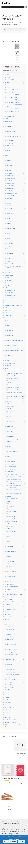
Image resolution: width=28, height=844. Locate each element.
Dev (5, 300)
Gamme (6, 338)
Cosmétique (11, 403)
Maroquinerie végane (9, 584)
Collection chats (10, 183)
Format (6, 318)
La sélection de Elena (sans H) (14, 476)
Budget (9, 556)
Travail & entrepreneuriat (14, 569)
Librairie (7, 368)
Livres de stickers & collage (14, 451)
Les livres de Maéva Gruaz (13, 387)
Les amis (7, 360)
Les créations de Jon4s (10, 363)
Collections (7, 287)
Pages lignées (8, 614)
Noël (8, 251)
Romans (10, 513)
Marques (7, 596)
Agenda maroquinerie (11, 84)
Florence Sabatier (10, 213)
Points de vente (19, 829)
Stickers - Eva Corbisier (13, 669)
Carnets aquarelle (10, 639)
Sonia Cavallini (10, 263)
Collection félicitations (12, 185)
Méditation (10, 413)
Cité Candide (9, 170)
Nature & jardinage (12, 531)
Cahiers (8, 150)
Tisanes (6, 712)
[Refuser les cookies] (26, 839)
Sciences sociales (12, 441)
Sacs (7, 282)
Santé (9, 416)
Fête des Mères (10, 211)
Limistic (8, 238)
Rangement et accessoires (12, 654)
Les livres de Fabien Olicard (14, 378)
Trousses (8, 285)
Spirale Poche (10, 335)
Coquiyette (9, 203)
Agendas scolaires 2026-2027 (13, 111)
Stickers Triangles (11, 687)
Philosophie (11, 506)
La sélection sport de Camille (13, 459)
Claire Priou (9, 173)
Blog (19, 831)
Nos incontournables (9, 601)
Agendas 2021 (10, 87)
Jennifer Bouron (10, 218)
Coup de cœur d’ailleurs (12, 134)
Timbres (8, 689)
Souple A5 (9, 328)
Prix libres (7, 699)
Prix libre (7, 697)
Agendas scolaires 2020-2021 (13, 94)
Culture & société (10, 426)
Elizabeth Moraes (10, 205)
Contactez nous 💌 (8, 829)
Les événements (10, 236)
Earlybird (7, 307)
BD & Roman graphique (13, 498)
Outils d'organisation (11, 652)
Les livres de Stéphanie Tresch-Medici (16, 396)
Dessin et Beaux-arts (11, 644)
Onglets (8, 677)
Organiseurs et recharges (10, 609)
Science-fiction (11, 516)
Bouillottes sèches (9, 124)
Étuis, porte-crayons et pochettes (12, 312)
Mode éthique (11, 436)
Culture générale (12, 429)
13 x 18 (8, 320)
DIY (9, 528)
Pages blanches (8, 611)
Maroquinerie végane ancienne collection (14, 594)
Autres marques (8, 121)
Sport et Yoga (11, 421)
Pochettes (9, 280)
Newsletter (8, 831)
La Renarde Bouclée (11, 228)
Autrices (8, 370)
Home (2, 12)
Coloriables (9, 198)
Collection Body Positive (12, 180)
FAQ (14, 829)
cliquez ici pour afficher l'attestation (11, 823)
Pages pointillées (9, 616)
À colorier (9, 160)
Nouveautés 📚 (10, 546)
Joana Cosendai (10, 221)
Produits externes (9, 702)
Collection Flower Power (12, 193)
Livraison (8, 834)
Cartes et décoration (11, 642)
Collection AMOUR (11, 175)
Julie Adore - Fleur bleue (12, 226)
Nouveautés (9, 544)
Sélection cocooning (11, 551)
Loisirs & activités (10, 523)
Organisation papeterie (12, 649)
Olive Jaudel (9, 256)
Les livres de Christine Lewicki (14, 375)
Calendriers (9, 631)
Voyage (9, 539)
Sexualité (10, 418)
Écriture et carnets (11, 647)
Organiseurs (9, 591)
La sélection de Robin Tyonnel (15, 493)
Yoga (9, 424)
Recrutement (4, 833)
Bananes (8, 277)
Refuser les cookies (12, 841)
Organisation (11, 566)
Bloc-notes (9, 624)
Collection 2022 (10, 297)
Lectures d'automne (11, 461)
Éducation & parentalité (13, 564)
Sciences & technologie (13, 439)
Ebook (8, 444)
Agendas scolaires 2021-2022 (13, 97)
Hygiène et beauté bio (11, 576)
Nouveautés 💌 (10, 253)
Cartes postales (8, 158)
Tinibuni (8, 270)
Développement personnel (14, 408)
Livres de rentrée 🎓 (11, 518)
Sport (9, 534)
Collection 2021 (10, 292)
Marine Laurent (10, 243)
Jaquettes (9, 589)
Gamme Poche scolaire (12, 345)
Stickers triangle (10, 684)
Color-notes (11, 629)
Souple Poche (10, 330)
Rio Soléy (9, 258)
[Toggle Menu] (25, 7)
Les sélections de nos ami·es (13, 474)
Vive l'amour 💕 (10, 140)
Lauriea (8, 233)
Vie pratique (9, 554)
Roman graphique (12, 511)
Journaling (9, 446)
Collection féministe (11, 188)
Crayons (8, 77)
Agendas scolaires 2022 (12, 99)
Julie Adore (9, 223)
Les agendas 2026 (10, 116)
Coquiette (9, 200)
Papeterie (7, 619)
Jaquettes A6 (9, 355)
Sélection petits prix (9, 707)
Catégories (7, 272)
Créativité (10, 526)
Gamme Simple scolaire (12, 348)
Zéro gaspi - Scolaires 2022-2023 (12, 722)
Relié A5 (8, 325)
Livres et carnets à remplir (12, 521)
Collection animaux (11, 178)
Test (6, 709)
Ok (4, 841)
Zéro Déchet (9, 581)
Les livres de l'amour (11, 466)
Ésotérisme (10, 411)
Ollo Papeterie (10, 599)
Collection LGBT (10, 195)
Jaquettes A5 (9, 353)
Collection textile (9, 275)
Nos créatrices (10, 667)
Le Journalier (9, 113)
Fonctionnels (9, 664)
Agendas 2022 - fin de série (12, 89)
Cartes (6, 155)
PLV (5, 692)
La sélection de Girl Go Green (14, 479)
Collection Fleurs (10, 190)
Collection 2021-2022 (11, 295)
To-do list (9, 657)
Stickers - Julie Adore (13, 672)
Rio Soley (9, 261)
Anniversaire (9, 165)
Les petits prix (10, 471)
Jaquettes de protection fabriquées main (14, 350)
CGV (2, 829)
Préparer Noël (10, 549)
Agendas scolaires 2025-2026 (13, 108)
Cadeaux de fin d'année (12, 131)
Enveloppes (7, 310)
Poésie (9, 508)
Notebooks (7, 604)
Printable (7, 694)
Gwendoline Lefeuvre (11, 216)
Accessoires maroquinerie (12, 586)
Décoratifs (9, 662)
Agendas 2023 (10, 92)
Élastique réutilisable (11, 79)
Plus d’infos (21, 841)
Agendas (7, 82)
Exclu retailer (8, 315)
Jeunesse (10, 503)
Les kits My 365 (8, 365)
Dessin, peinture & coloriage (14, 449)
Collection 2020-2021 (11, 290)
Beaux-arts (9, 621)
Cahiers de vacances (9, 145)
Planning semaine (12, 634)
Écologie (10, 431)
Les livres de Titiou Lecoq (13, 398)
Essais (9, 501)
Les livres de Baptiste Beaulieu (15, 373)
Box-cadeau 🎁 (8, 126)
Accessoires (7, 74)
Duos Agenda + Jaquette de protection (13, 305)
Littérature (9, 496)
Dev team (7, 302)
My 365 (5, 3)
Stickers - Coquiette (11, 679)
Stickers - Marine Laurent (13, 674)
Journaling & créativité (12, 454)
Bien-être (9, 401)
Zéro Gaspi (7, 717)
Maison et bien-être (9, 574)
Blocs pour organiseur (13, 626)
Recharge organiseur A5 (12, 323)
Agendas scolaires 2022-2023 (13, 102)
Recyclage (14, 831)
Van (9, 536)
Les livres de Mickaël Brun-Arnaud (15, 389)
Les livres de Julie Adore (13, 384)
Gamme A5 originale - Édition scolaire (15, 340)
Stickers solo (9, 682)
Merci (8, 248)
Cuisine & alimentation (13, 559)
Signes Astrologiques (13, 246)
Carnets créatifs (8, 153)
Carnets (6, 148)
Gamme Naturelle (11, 343)
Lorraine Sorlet (10, 241)
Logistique (23, 831)
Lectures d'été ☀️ (10, 464)
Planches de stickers (9, 659)
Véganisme (12, 561)
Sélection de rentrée (9, 704)
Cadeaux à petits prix (9, 143)
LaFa (8, 231)
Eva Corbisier (9, 208)
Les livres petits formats (12, 469)
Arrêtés (6, 119)
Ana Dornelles (10, 163)
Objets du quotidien (11, 579)
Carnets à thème (10, 637)
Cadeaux (6, 129)
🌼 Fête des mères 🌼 (11, 571)
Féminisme (10, 434)
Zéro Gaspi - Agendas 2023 (10, 719)
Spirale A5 (9, 333)
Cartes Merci (9, 168)
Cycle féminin (11, 406)
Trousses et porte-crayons (11, 714)
